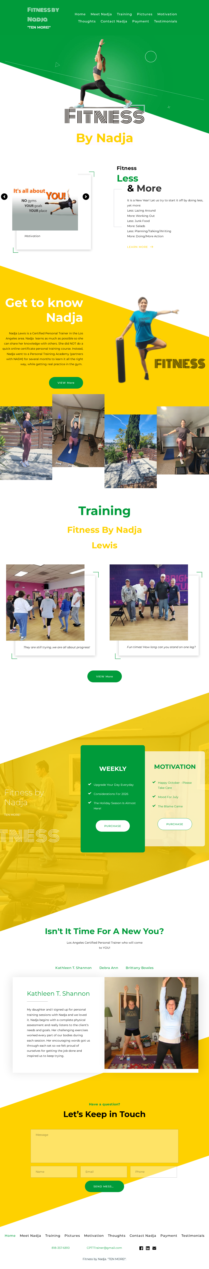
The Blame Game (170, 806)
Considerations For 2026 (111, 794)
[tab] (73, 968)
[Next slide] (86, 196)
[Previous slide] (4, 196)
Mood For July (168, 797)
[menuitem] (80, 14)
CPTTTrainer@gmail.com (104, 1248)
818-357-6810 (61, 1248)
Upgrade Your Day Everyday (114, 785)
